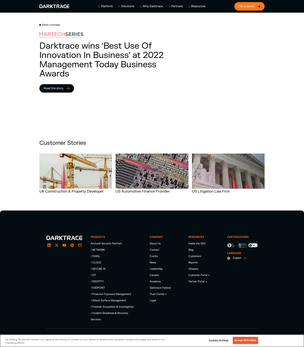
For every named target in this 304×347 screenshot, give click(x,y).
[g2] (72, 245)
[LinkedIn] (48, 245)
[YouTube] (64, 245)
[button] (106, 6)
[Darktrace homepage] (54, 6)
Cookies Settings (219, 340)
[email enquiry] (79, 245)
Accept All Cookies (245, 340)
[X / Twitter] (56, 245)
